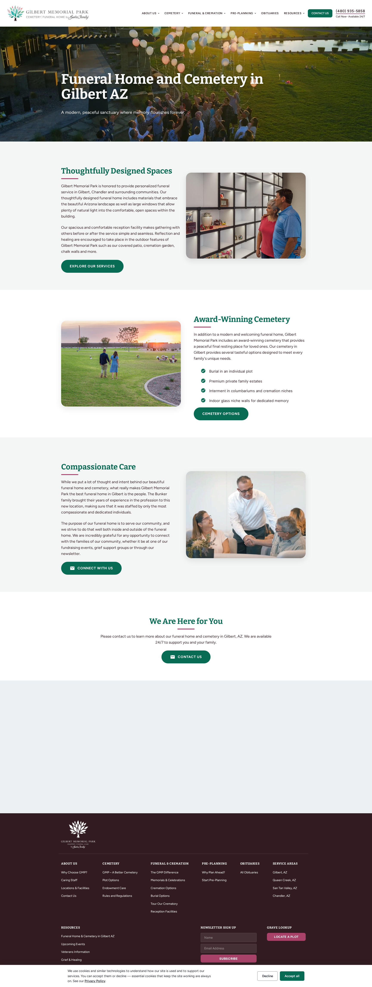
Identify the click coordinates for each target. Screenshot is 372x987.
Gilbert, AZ (280, 872)
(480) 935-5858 (350, 11)
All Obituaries (249, 872)
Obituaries (270, 13)
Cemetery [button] (172, 13)
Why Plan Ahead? (213, 872)
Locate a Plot (286, 937)
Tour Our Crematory (164, 904)
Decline (267, 976)
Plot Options (110, 880)
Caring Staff (69, 880)
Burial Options (160, 896)
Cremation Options (163, 888)
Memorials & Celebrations (168, 880)
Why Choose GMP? (74, 872)
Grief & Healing (71, 960)
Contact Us (320, 13)
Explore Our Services (92, 266)
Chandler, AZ (281, 896)
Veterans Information (75, 952)
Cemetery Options (221, 414)
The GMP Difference (164, 872)
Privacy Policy (95, 981)
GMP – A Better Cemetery (120, 872)
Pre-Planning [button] (242, 13)
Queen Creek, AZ (284, 880)
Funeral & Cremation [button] (205, 13)
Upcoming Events (73, 944)
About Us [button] (149, 13)
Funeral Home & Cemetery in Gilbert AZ (88, 936)
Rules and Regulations (117, 896)
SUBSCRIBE (228, 958)
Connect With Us (91, 568)
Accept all (292, 976)
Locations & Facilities (75, 888)
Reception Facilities (164, 911)
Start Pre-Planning (214, 880)
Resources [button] (293, 13)
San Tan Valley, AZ (285, 888)
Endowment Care (114, 888)
